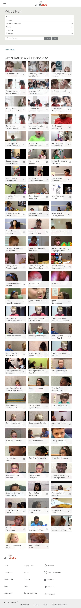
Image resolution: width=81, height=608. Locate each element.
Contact (27, 579)
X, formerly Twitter (54, 572)
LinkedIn (50, 580)
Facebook (51, 565)
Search (48, 38)
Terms (35, 604)
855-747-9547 (32, 593)
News (6, 586)
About (26, 572)
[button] (10, 572)
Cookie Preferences (59, 604)
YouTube (51, 587)
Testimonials (8, 579)
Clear (54, 38)
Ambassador (8, 593)
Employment (28, 565)
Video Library (10, 50)
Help (26, 586)
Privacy (45, 604)
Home (6, 565)
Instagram (51, 594)
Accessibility (24, 604)
